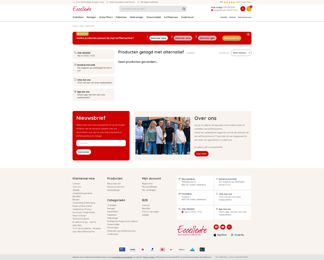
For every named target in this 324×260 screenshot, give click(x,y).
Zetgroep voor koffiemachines (121, 231)
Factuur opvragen (150, 211)
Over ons (77, 186)
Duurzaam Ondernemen (84, 212)
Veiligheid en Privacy (82, 209)
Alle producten (114, 183)
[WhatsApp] (229, 227)
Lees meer (201, 153)
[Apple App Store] (220, 234)
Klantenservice (244, 17)
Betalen (76, 199)
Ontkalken (78, 17)
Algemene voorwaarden (122, 257)
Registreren (147, 183)
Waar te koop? (79, 215)
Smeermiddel (154, 17)
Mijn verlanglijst (149, 190)
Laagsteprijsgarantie (82, 193)
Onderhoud (187, 17)
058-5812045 (229, 7)
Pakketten (121, 17)
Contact (76, 183)
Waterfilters (106, 17)
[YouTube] (222, 227)
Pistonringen (113, 227)
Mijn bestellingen (149, 186)
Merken (232, 17)
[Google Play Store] (237, 234)
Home (75, 26)
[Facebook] (216, 227)
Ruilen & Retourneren (82, 206)
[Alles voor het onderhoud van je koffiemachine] (193, 230)
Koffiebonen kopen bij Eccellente (122, 221)
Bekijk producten (231, 38)
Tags (81, 26)
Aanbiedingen (113, 190)
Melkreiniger (137, 17)
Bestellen (77, 196)
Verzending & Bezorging (84, 202)
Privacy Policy (149, 257)
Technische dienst (81, 218)
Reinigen (91, 17)
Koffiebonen (171, 17)
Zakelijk (223, 17)
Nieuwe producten (115, 186)
